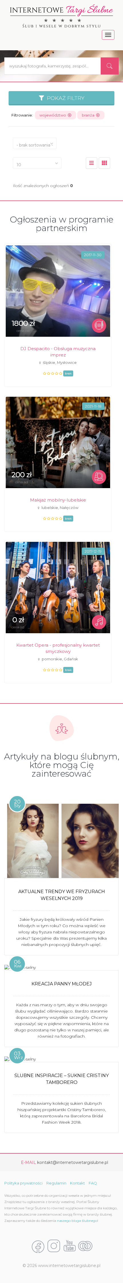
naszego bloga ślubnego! (77, 1220)
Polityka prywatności (23, 1183)
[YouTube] (69, 1246)
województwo (53, 115)
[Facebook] (38, 1246)
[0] (91, 163)
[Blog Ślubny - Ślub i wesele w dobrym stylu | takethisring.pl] (85, 1246)
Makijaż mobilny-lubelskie (58, 500)
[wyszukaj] (109, 66)
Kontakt (77, 1183)
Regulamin (56, 1183)
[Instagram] (54, 1246)
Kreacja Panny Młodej (61, 984)
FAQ (93, 1183)
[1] (104, 163)
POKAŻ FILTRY (64, 98)
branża (89, 115)
